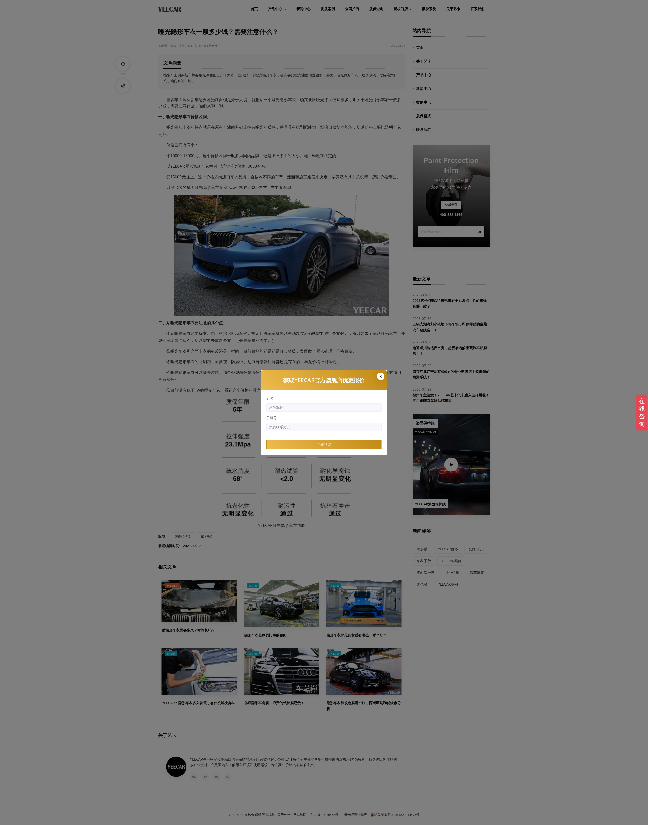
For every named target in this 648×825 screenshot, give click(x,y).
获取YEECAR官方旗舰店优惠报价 (324, 380)
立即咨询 (324, 444)
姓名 (269, 398)
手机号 (271, 417)
